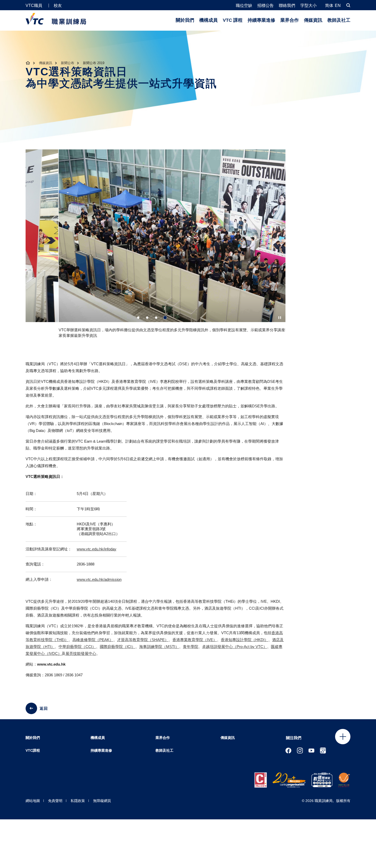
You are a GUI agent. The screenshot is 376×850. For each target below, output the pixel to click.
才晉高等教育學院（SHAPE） (143, 640)
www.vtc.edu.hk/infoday (96, 549)
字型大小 (308, 6)
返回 (44, 708)
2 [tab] (147, 317)
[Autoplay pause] (280, 318)
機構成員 (208, 20)
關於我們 (185, 20)
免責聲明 (55, 801)
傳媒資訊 (313, 20)
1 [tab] (138, 317)
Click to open (342, 736)
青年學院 (190, 646)
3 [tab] (156, 317)
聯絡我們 (287, 6)
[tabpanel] (155, 246)
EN (338, 5)
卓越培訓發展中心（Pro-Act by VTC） (234, 646)
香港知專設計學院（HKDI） (244, 640)
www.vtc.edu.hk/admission (99, 579)
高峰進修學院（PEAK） (92, 640)
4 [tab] (165, 318)
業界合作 (289, 20)
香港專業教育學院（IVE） (194, 640)
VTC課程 (33, 750)
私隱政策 (78, 801)
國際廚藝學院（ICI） (117, 646)
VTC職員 (34, 5)
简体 (329, 5)
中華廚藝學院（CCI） (77, 646)
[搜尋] (348, 5)
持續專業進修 (261, 20)
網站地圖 (33, 801)
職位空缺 (244, 6)
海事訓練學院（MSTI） (159, 646)
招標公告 (265, 6)
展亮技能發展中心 (80, 653)
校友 (58, 5)
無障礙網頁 (102, 801)
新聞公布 (67, 63)
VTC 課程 (232, 20)
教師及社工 (338, 20)
